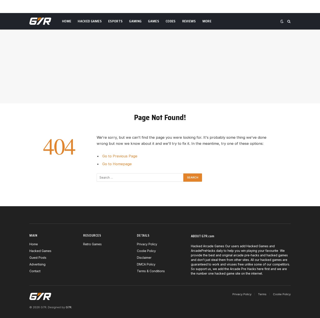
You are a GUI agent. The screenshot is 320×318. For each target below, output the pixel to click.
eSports (115, 21)
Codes (171, 21)
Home (66, 21)
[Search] (288, 21)
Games (153, 21)
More (206, 21)
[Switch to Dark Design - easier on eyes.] (282, 21)
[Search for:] (140, 177)
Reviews (189, 21)
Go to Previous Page (119, 156)
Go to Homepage (117, 164)
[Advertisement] (160, 66)
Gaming (135, 21)
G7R (68, 307)
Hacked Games (90, 21)
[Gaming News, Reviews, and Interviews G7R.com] (40, 21)
